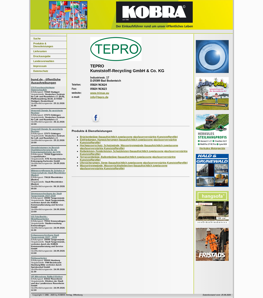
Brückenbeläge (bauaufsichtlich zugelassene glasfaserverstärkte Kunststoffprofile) (129, 136)
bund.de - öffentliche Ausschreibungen (46, 81)
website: (77, 92)
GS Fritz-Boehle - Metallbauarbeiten (40, 217)
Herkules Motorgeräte (212, 148)
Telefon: (76, 84)
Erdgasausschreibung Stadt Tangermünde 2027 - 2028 (45, 236)
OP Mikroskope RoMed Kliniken (47, 276)
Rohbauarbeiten (39, 258)
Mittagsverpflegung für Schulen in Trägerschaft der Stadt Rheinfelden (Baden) (48, 172)
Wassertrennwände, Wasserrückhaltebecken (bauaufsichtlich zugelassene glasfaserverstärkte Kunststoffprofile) (123, 167)
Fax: (74, 88)
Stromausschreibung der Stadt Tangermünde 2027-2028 (46, 194)
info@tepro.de (99, 97)
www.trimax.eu (99, 93)
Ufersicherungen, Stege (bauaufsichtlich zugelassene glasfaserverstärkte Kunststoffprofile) (134, 162)
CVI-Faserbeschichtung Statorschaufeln (42, 88)
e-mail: (76, 97)
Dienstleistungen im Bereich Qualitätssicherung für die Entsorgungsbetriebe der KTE (46, 149)
